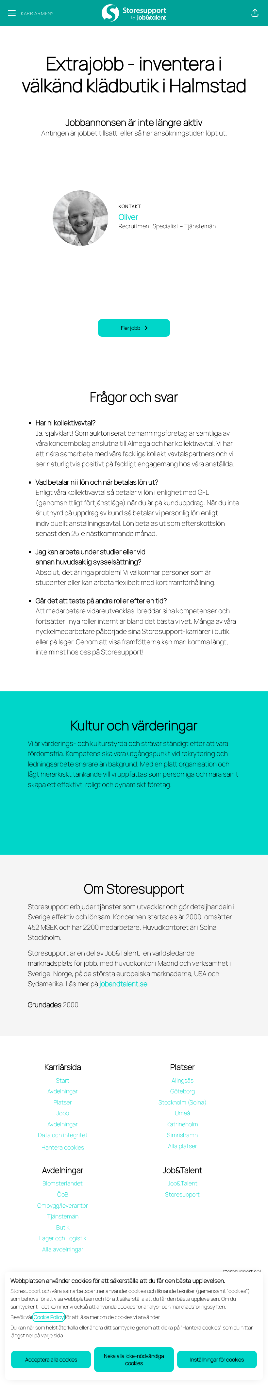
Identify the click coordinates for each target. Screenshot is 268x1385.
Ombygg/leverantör (62, 1205)
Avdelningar (62, 1091)
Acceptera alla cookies (51, 1359)
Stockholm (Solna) (183, 1102)
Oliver (128, 216)
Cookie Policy (49, 1317)
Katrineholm (182, 1124)
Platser (63, 1102)
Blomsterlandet (62, 1183)
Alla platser (182, 1146)
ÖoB (62, 1194)
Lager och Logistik (62, 1238)
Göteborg (182, 1091)
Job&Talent (182, 1183)
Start (62, 1080)
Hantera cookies (63, 1147)
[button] (255, 13)
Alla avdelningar (62, 1249)
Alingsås (182, 1080)
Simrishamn (182, 1135)
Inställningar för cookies (217, 1359)
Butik (62, 1227)
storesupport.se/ (242, 1271)
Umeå (182, 1113)
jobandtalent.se (123, 983)
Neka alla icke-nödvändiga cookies (134, 1359)
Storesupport (182, 1194)
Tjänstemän (62, 1216)
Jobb (63, 1113)
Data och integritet (63, 1135)
